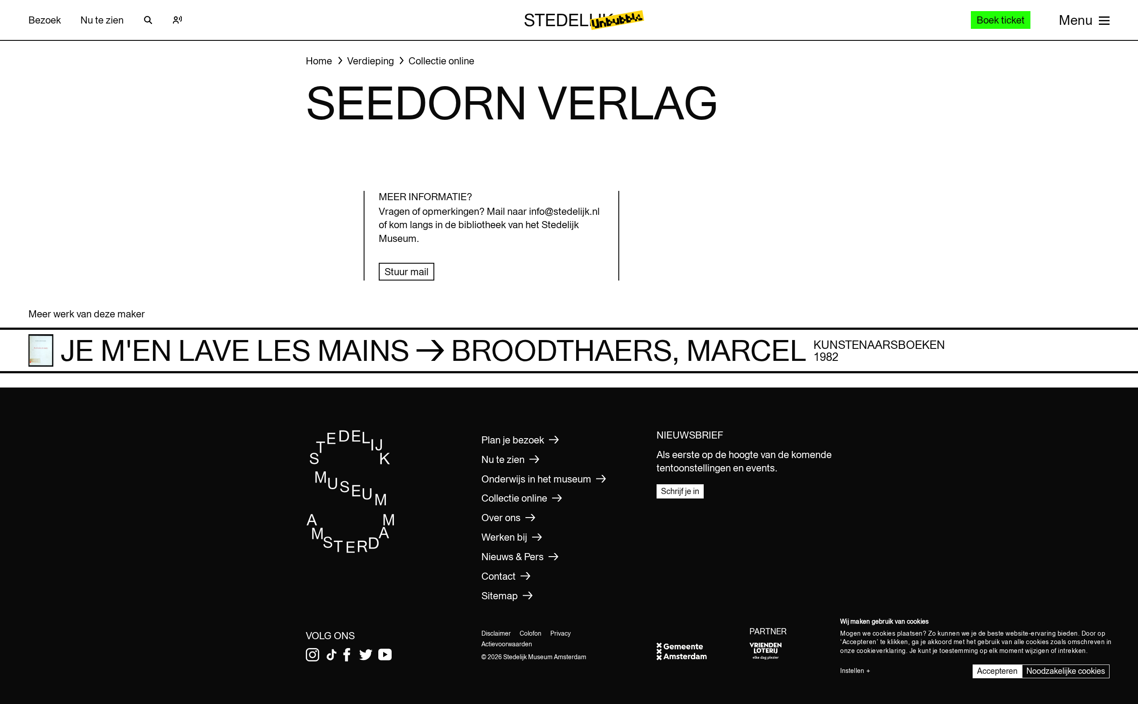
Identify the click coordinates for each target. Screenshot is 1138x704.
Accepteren (997, 671)
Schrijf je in (680, 491)
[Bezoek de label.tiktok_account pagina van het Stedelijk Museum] (331, 654)
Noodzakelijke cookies (1065, 671)
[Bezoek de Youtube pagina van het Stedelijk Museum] (385, 654)
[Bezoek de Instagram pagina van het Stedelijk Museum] (312, 654)
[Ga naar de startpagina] (351, 550)
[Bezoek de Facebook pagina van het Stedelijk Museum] (346, 654)
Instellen (852, 670)
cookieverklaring (881, 650)
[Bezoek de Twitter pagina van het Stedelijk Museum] (366, 654)
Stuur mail (407, 271)
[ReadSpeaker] (177, 20)
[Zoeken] (148, 20)
